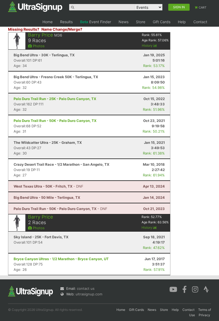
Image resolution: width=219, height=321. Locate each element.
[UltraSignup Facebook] (184, 289)
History (147, 45)
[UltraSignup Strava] (206, 289)
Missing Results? (23, 29)
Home (47, 21)
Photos (38, 46)
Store (140, 21)
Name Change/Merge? (61, 29)
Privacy (204, 315)
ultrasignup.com (89, 294)
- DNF (48, 186)
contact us (86, 288)
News (123, 21)
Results (66, 21)
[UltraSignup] (35, 6)
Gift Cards (161, 21)
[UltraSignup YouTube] (173, 289)
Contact (200, 21)
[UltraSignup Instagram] (195, 289)
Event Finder (95, 21)
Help (182, 21)
